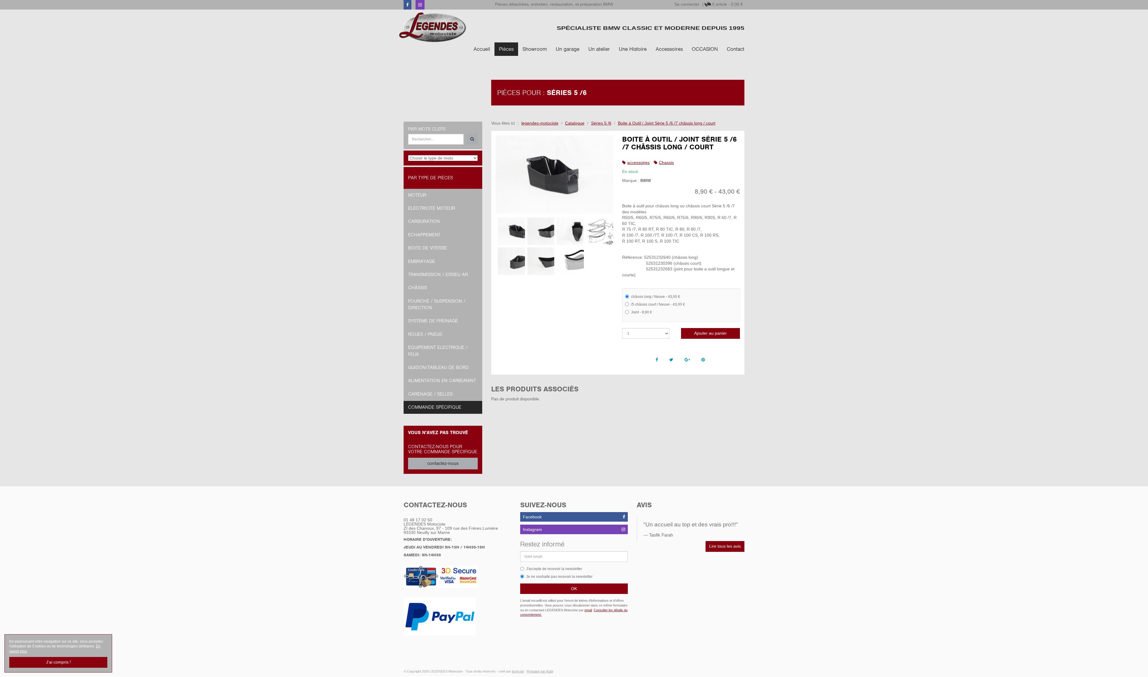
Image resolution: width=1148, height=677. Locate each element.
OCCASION (705, 49)
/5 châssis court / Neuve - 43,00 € (658, 304)
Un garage (567, 49)
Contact (735, 49)
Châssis (417, 288)
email (588, 610)
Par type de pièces (430, 178)
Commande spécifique (434, 407)
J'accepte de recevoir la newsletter (554, 569)
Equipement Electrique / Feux (438, 350)
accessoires (638, 162)
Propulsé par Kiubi (540, 671)
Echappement (424, 235)
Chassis (666, 162)
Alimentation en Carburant (442, 381)
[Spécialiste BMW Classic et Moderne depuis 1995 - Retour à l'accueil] (432, 27)
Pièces (506, 49)
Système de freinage (433, 321)
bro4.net (518, 671)
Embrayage (421, 261)
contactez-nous (443, 463)
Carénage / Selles (430, 394)
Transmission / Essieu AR (438, 275)
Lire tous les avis (725, 546)
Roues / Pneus (425, 334)
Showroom (535, 49)
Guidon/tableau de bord (438, 367)
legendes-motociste (539, 123)
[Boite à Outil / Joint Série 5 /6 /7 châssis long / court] (554, 174)
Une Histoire (633, 49)
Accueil (482, 49)
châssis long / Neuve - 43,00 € (655, 297)
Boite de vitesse (427, 248)
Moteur (417, 195)
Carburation (424, 221)
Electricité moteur (431, 208)
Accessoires (669, 49)
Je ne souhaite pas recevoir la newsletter (559, 577)
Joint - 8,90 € (641, 312)
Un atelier (599, 49)
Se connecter (687, 4)
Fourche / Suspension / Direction (436, 304)
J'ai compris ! (58, 662)
